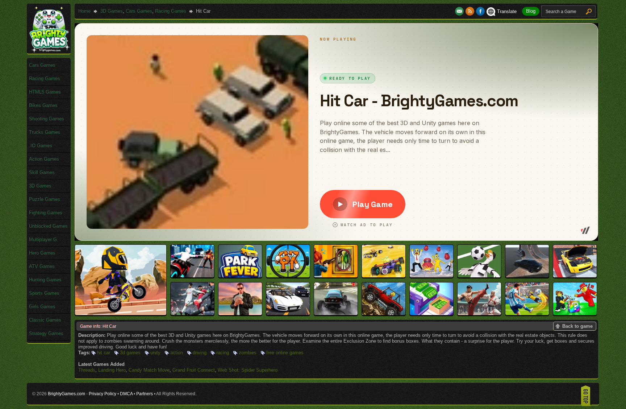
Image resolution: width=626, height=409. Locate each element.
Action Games (44, 159)
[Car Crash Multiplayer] (527, 275)
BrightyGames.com (66, 393)
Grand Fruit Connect (193, 370)
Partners (144, 393)
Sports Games (44, 293)
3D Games (111, 11)
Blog (530, 11)
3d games (130, 352)
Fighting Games (45, 212)
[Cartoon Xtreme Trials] (120, 313)
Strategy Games (46, 333)
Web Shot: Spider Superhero (247, 370)
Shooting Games (46, 118)
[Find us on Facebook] (480, 11)
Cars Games (139, 11)
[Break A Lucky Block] (575, 313)
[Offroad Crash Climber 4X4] (383, 313)
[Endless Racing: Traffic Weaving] (288, 313)
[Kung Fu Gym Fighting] (479, 313)
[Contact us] (460, 11)
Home (84, 11)
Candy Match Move (149, 370)
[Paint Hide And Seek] (336, 275)
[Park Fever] (240, 275)
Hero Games (42, 253)
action (176, 352)
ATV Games (42, 266)
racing (222, 352)
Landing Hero (112, 370)
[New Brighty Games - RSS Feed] (471, 11)
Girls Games (42, 306)
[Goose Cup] (479, 275)
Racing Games (170, 11)
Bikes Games (43, 105)
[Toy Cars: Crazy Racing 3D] (383, 275)
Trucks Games (44, 132)
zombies (247, 352)
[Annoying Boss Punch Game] (431, 275)
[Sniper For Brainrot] (288, 275)
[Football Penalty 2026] (527, 313)
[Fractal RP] (240, 313)
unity (155, 352)
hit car (103, 352)
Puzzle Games (44, 199)
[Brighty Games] (49, 51)
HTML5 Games (45, 92)
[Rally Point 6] (336, 313)
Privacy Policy (102, 393)
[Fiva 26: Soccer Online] (192, 313)
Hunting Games (45, 279)
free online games (285, 352)
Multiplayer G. (43, 239)
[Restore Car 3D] (575, 275)
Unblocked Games (48, 226)
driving (199, 352)
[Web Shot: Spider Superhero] (192, 275)
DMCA (126, 393)
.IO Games (40, 145)
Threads (86, 370)
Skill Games (42, 172)
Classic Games (45, 320)
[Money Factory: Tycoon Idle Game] (431, 313)
